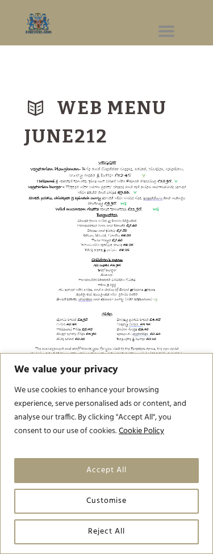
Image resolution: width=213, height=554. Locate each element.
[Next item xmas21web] (148, 274)
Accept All (106, 470)
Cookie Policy (141, 431)
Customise (106, 500)
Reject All (106, 531)
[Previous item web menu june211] (65, 274)
